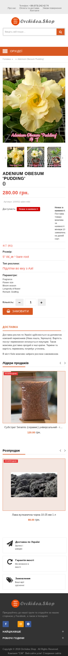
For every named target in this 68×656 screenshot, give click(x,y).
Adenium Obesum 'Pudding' (31, 59)
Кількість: (8, 302)
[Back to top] (64, 650)
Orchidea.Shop (29, 649)
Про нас (12, 8)
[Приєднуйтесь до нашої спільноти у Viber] (13, 624)
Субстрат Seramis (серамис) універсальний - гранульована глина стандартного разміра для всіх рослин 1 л (34, 427)
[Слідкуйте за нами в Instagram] (21, 624)
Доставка (10, 326)
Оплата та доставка (29, 8)
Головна (7, 59)
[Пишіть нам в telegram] (28, 624)
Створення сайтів (52, 653)
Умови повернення (52, 8)
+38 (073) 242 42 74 (39, 6)
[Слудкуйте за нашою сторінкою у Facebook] (6, 624)
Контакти (34, 10)
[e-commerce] (34, 21)
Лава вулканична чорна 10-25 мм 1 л (34, 514)
